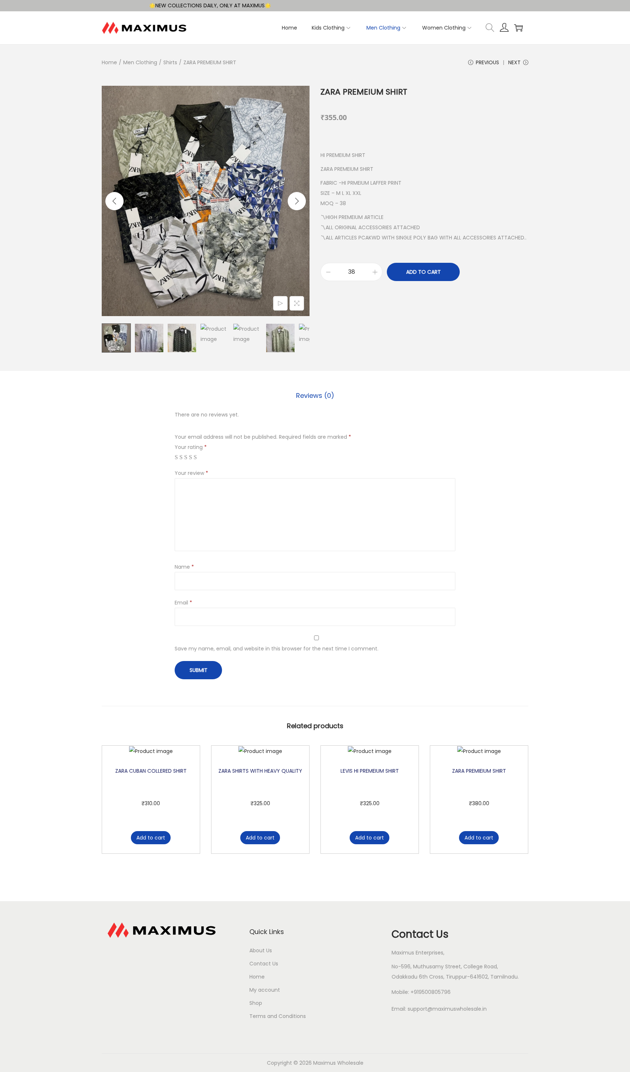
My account (264, 990)
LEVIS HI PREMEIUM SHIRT (370, 771)
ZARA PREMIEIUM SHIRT (479, 771)
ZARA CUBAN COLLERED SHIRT (151, 771)
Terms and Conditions (277, 1016)
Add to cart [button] (150, 837)
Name (184, 566)
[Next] (297, 201)
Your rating (191, 447)
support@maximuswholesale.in (447, 1009)
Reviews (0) (315, 395)
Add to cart (423, 272)
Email (183, 602)
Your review (191, 473)
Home (109, 62)
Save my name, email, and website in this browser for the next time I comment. (276, 648)
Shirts (170, 62)
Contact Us (263, 963)
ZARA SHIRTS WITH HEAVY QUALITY (260, 771)
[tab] (315, 396)
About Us (260, 950)
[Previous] (114, 201)
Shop (255, 1003)
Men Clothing (140, 62)
